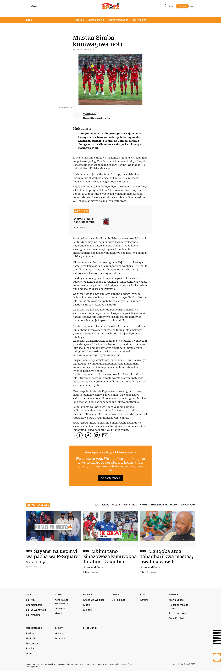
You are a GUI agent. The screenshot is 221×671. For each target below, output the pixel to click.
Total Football (176, 618)
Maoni (58, 613)
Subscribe (182, 6)
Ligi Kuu (79, 19)
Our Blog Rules (32, 667)
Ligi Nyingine (139, 19)
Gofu (29, 653)
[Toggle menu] (28, 6)
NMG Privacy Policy (88, 664)
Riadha (30, 648)
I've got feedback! (110, 477)
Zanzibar (174, 505)
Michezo (59, 633)
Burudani (116, 505)
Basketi (30, 633)
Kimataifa (144, 505)
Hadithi (126, 505)
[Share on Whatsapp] (97, 435)
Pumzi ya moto (177, 613)
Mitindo (87, 609)
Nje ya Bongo (176, 599)
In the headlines (38, 504)
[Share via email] (105, 435)
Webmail (40, 664)
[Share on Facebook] (79, 435)
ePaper (34, 6)
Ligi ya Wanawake (118, 19)
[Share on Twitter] (88, 435)
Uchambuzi (61, 608)
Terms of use (102, 664)
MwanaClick (50, 664)
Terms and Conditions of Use (120, 664)
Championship (96, 19)
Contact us (30, 664)
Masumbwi (32, 643)
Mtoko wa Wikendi (93, 599)
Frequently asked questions (67, 664)
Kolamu (105, 505)
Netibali (30, 638)
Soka (29, 19)
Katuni (144, 599)
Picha (134, 505)
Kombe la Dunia (188, 505)
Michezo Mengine (159, 505)
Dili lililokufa (118, 599)
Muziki (87, 604)
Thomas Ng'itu (90, 113)
